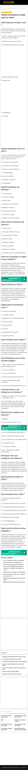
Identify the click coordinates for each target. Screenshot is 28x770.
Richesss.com (24, 767)
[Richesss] (8, 2)
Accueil (4, 8)
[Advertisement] (14, 61)
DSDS (2, 719)
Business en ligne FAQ (6, 12)
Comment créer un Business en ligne (14, 8)
